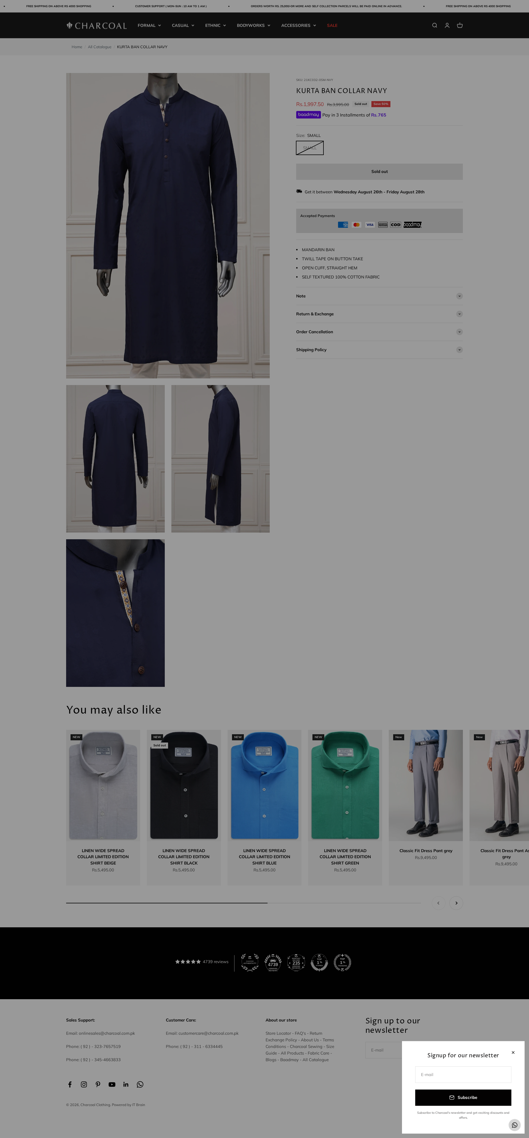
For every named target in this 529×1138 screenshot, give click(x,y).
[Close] (513, 1052)
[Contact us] (515, 1125)
